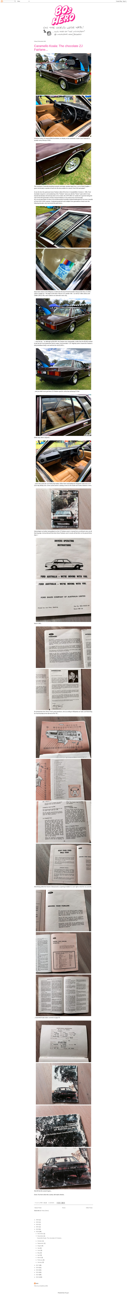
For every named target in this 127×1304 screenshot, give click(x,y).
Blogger (67, 1292)
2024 (37, 1222)
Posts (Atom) (45, 1210)
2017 (37, 1265)
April (38, 1255)
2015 (37, 1270)
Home (63, 1207)
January (39, 1262)
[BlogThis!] (59, 1203)
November (40, 1236)
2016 (37, 1267)
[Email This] (57, 1203)
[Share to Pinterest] (64, 1203)
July (38, 1248)
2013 (37, 1274)
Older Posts (89, 1207)
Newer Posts (38, 1207)
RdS (37, 1283)
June (39, 1250)
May (38, 1253)
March (39, 1257)
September (40, 1243)
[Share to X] (61, 1203)
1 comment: (51, 1202)
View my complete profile (41, 1286)
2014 (37, 1272)
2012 (37, 1277)
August (39, 1245)
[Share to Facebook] (62, 1203)
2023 (37, 1224)
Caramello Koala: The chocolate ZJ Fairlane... (49, 1238)
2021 (37, 1226)
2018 (37, 1231)
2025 (37, 1219)
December (40, 1233)
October (39, 1241)
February (40, 1260)
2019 (37, 1229)
